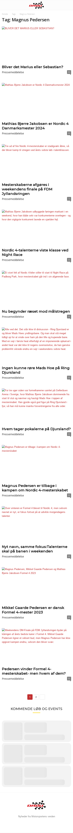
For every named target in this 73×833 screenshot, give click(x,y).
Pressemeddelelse (13, 72)
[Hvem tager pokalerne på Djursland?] (36, 406)
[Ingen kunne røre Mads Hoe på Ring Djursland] (36, 345)
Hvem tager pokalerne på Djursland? (36, 429)
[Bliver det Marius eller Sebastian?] (36, 44)
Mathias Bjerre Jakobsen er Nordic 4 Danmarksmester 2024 (35, 125)
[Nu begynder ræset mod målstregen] (36, 289)
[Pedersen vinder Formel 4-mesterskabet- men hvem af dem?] (36, 646)
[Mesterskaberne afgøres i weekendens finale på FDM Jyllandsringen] (36, 162)
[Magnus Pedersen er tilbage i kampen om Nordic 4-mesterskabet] (36, 463)
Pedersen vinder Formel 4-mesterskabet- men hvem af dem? (34, 671)
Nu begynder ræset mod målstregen (36, 311)
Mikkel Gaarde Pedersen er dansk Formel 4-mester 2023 (33, 610)
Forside (5, 14)
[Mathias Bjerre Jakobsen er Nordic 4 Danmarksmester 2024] (36, 101)
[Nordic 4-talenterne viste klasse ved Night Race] (36, 228)
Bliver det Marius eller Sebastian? (32, 67)
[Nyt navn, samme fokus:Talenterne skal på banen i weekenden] (36, 524)
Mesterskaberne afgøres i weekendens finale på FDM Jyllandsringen (27, 189)
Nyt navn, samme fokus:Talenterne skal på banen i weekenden (34, 549)
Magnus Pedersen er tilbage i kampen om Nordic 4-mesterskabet (35, 488)
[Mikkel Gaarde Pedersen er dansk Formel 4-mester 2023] (36, 585)
